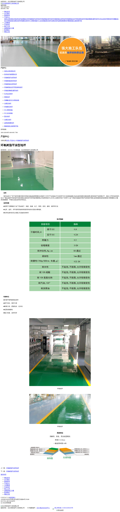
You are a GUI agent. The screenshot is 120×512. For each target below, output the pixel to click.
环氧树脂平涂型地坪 (34, 19)
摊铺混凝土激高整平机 (75, 21)
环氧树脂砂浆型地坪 (47, 19)
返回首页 (3, 474)
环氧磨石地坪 (24, 21)
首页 (8, 140)
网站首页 (7, 11)
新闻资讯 (7, 15)
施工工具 (7, 26)
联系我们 (7, 30)
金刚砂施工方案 (9, 28)
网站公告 (7, 32)
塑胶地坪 (109, 19)
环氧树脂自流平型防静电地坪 (75, 19)
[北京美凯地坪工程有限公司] (10, 3)
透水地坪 (48, 21)
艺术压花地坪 (102, 19)
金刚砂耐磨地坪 (63, 21)
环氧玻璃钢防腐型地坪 (91, 19)
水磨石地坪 (16, 21)
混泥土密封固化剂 (9, 19)
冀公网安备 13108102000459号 (63, 508)
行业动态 (7, 24)
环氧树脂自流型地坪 (59, 19)
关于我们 (7, 13)
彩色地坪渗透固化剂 (21, 19)
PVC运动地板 (41, 21)
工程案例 (7, 22)
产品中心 (7, 17)
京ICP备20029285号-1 (43, 508)
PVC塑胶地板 (33, 21)
